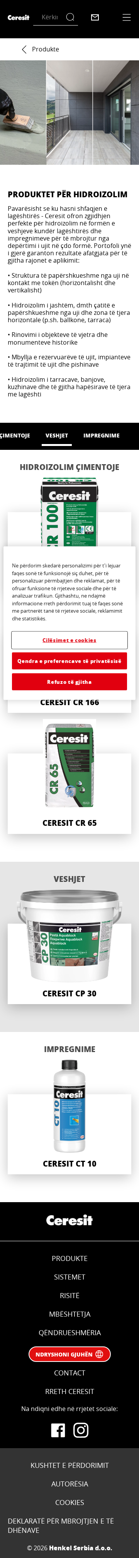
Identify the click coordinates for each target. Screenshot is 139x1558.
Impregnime (69, 1049)
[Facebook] (58, 1430)
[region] (69, 623)
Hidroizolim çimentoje (69, 466)
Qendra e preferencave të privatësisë (69, 660)
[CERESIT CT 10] (69, 1117)
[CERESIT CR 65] (69, 776)
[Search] (72, 17)
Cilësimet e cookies (69, 640)
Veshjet (69, 878)
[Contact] (95, 17)
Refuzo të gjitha (69, 681)
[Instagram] (81, 1430)
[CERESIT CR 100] (69, 535)
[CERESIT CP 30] (69, 947)
